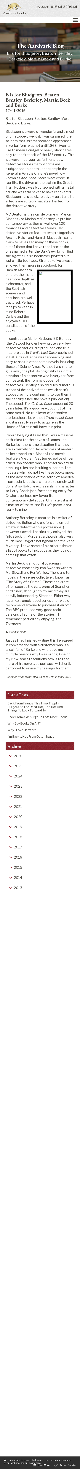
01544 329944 (56, 7)
